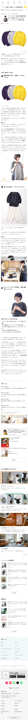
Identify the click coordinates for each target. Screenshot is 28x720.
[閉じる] (17, 717)
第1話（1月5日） (5, 386)
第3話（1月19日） (5, 399)
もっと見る (14, 592)
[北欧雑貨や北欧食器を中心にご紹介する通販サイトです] (14, 7)
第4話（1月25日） (5, 405)
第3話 (2, 246)
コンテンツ (14, 3)
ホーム (3, 3)
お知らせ (2, 700)
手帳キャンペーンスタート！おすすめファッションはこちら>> (12, 10)
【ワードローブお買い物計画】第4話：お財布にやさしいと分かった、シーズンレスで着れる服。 (17, 17)
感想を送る (14, 459)
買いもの (8, 3)
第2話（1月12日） (5, 392)
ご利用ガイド (3, 703)
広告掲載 (2, 705)
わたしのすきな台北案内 (14, 437)
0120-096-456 (16, 693)
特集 (5, 665)
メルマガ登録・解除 (18, 700)
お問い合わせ (17, 703)
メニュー (25, 3)
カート (20, 3)
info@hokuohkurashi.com (6, 693)
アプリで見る (13, 717)
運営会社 (2, 709)
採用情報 (16, 709)
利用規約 (16, 705)
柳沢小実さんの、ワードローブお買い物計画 (9, 13)
